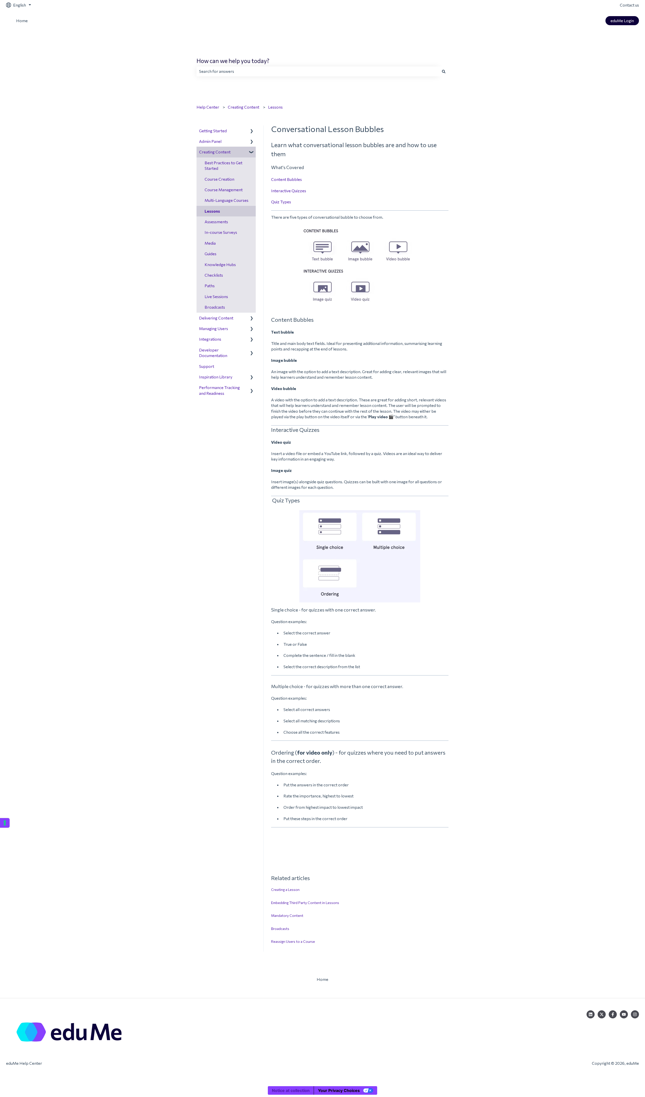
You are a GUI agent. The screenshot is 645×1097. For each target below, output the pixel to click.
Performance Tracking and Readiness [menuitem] (219, 390)
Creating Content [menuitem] (215, 151)
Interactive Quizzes (288, 190)
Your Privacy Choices (339, 1090)
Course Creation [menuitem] (219, 179)
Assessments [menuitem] (216, 221)
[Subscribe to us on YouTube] (624, 1014)
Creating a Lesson (285, 889)
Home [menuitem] (322, 979)
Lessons (275, 107)
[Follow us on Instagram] (635, 1014)
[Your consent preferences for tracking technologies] (5, 823)
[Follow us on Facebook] (613, 1014)
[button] (252, 131)
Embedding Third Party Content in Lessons (305, 902)
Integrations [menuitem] (210, 339)
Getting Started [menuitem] (213, 130)
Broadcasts (280, 928)
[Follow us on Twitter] (602, 1014)
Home (22, 20)
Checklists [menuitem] (214, 275)
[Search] (443, 71)
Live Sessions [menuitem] (216, 296)
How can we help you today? (233, 60)
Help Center (208, 107)
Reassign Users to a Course (293, 941)
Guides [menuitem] (210, 253)
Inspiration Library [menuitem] (215, 376)
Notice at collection (291, 1090)
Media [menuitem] (210, 243)
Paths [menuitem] (210, 285)
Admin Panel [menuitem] (210, 141)
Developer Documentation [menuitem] (213, 352)
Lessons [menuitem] (212, 211)
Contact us (629, 5)
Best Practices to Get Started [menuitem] (223, 165)
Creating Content (243, 107)
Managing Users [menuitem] (213, 328)
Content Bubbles (286, 179)
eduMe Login (622, 20)
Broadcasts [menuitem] (215, 307)
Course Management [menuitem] (224, 189)
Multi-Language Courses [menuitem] (226, 200)
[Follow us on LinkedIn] (591, 1014)
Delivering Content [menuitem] (216, 317)
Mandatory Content (287, 915)
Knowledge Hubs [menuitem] (220, 264)
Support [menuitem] (206, 366)
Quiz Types (281, 201)
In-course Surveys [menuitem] (221, 232)
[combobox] (318, 71)
